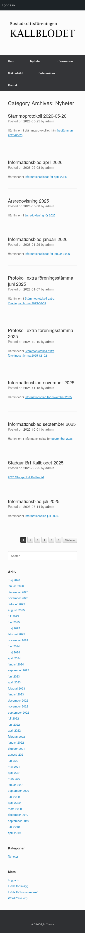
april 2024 (14, 658)
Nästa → (70, 540)
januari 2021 (16, 784)
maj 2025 (14, 628)
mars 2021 (15, 778)
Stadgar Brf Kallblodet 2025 (35, 462)
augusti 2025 (16, 610)
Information (65, 61)
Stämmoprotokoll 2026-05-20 (37, 115)
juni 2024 (14, 646)
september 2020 (18, 790)
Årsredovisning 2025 (28, 200)
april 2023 (14, 682)
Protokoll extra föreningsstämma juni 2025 (40, 280)
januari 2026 (16, 586)
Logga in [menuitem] (8, 5)
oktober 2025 (16, 604)
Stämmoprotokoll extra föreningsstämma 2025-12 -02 (31, 353)
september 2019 (18, 821)
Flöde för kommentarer (23, 892)
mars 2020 (15, 808)
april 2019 (14, 833)
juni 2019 (14, 826)
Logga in (13, 880)
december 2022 (18, 700)
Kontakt (13, 85)
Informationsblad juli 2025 (33, 501)
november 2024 (18, 640)
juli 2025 (13, 616)
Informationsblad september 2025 (42, 424)
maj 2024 (14, 652)
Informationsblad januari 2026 (38, 239)
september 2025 (62, 438)
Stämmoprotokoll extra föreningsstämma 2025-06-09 (31, 300)
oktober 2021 (16, 748)
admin (49, 121)
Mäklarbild (15, 73)
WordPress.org (17, 898)
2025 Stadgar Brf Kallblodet (26, 477)
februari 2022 (16, 736)
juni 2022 (14, 724)
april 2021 (14, 772)
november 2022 (18, 706)
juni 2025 (14, 622)
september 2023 (18, 670)
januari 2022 (16, 742)
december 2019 (18, 814)
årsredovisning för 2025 (40, 215)
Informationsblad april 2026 (35, 162)
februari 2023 (16, 688)
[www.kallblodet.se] (42, 29)
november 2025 (18, 598)
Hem (11, 61)
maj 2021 (14, 766)
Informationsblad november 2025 (41, 382)
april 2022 (14, 730)
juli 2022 (13, 718)
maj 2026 (14, 580)
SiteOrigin (39, 924)
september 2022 (18, 712)
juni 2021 (14, 760)
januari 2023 (16, 694)
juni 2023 (14, 676)
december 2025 (18, 592)
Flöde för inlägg (18, 886)
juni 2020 (14, 796)
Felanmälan (47, 73)
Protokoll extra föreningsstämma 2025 (40, 333)
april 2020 (14, 802)
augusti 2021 (16, 754)
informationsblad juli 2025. (42, 516)
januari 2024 (16, 664)
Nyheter (35, 61)
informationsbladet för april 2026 (46, 176)
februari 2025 (16, 634)
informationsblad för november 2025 (48, 397)
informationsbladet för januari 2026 (47, 253)
